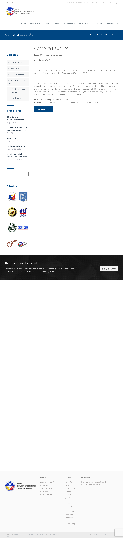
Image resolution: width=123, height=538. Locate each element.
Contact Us (112, 23)
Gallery (68, 491)
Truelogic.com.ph (100, 534)
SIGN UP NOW (109, 268)
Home (23, 23)
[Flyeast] (90, 375)
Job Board (69, 498)
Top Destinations (18, 74)
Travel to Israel (16, 62)
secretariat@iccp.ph (75, 3)
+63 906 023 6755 (99, 484)
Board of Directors (46, 488)
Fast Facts (15, 68)
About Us (34, 23)
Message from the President (50, 482)
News (57, 23)
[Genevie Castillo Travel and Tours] (109, 375)
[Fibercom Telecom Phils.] (71, 375)
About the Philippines (47, 494)
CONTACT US (43, 109)
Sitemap (50, 534)
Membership (69, 23)
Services (83, 23)
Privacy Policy (70, 524)
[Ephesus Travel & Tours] (13, 375)
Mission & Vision (46, 485)
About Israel (44, 491)
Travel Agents (16, 98)
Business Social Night (16, 146)
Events (47, 23)
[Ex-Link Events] (32, 375)
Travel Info (97, 23)
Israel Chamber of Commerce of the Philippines (30, 534)
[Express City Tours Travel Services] (52, 375)
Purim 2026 (11, 138)
